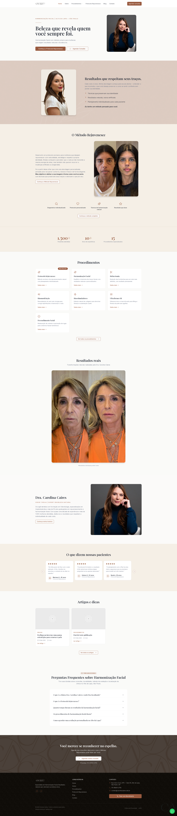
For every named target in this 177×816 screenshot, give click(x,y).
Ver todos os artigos (87, 652)
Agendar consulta (134, 3)
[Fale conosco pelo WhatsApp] (172, 811)
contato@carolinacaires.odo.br (120, 790)
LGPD (140, 808)
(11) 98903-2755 (116, 787)
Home (60, 3)
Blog (105, 3)
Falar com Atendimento (126, 796)
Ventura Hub (49, 809)
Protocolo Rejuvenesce (93, 3)
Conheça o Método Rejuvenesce (47, 182)
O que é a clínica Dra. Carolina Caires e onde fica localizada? (76, 695)
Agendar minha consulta (90, 758)
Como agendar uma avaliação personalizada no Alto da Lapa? (77, 720)
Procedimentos (76, 3)
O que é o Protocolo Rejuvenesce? (66, 701)
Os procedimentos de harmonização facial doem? (72, 714)
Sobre (67, 3)
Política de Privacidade (131, 808)
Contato (111, 3)
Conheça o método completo (88, 216)
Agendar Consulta (79, 49)
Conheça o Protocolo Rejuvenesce (50, 49)
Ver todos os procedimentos (87, 339)
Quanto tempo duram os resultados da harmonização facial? (76, 708)
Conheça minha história (44, 521)
